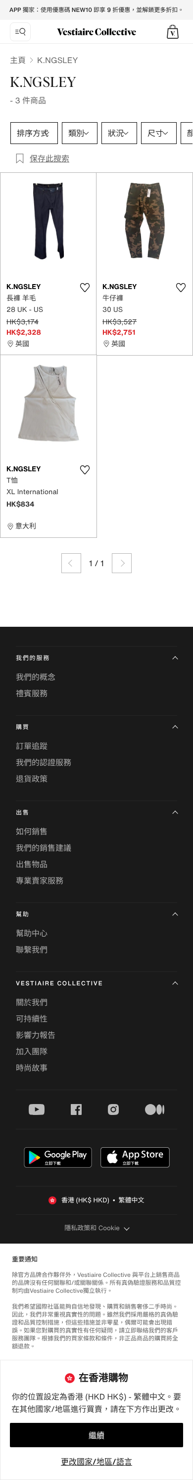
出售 (23, 813)
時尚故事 (32, 1068)
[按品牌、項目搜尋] (20, 31)
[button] (173, 32)
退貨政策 (32, 779)
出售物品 (32, 864)
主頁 (18, 60)
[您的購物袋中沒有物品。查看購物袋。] (173, 32)
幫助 (23, 914)
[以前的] (71, 563)
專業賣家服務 (39, 881)
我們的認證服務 (43, 762)
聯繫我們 (32, 950)
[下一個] (122, 563)
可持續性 (32, 1019)
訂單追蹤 (32, 746)
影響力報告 (35, 1035)
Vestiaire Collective (59, 983)
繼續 (96, 1435)
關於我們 (32, 1002)
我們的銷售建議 (43, 848)
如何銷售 (32, 831)
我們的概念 (35, 677)
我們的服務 (33, 658)
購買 (23, 727)
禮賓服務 (32, 693)
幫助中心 (32, 933)
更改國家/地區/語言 (96, 1462)
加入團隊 (32, 1051)
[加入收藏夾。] (85, 288)
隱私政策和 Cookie (92, 1228)
